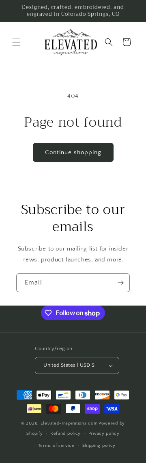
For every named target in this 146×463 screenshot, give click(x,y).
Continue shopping (73, 152)
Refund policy (65, 433)
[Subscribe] (120, 282)
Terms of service (56, 445)
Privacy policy (104, 433)
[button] (16, 42)
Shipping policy (99, 445)
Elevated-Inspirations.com (69, 423)
